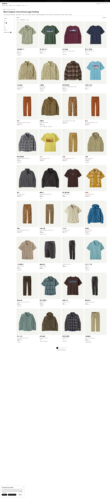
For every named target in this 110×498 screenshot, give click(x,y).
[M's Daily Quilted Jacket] (22, 85)
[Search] (99, 3)
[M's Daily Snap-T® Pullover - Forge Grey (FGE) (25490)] (27, 178)
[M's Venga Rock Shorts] (45, 264)
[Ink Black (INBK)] (43, 49)
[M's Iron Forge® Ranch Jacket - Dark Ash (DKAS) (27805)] (50, 106)
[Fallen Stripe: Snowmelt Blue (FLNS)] (85, 264)
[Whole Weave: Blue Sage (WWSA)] (18, 264)
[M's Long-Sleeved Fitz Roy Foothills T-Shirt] (68, 49)
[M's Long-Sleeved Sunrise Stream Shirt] (22, 336)
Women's (10, 5)
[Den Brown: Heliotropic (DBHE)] (63, 192)
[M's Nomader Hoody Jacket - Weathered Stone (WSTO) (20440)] (96, 142)
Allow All (4, 494)
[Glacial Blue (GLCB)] (65, 49)
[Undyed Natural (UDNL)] (41, 49)
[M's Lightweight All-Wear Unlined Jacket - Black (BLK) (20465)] (50, 178)
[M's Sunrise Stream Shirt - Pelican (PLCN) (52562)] (73, 214)
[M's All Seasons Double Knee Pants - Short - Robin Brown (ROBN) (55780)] (96, 106)
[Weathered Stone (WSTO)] (64, 49)
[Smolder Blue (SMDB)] (21, 85)
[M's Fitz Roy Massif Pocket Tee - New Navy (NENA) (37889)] (96, 35)
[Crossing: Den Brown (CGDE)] (67, 336)
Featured (3, 5)
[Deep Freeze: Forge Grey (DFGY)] (18, 49)
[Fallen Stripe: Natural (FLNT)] (88, 264)
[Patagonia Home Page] (4, 3)
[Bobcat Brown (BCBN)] (43, 264)
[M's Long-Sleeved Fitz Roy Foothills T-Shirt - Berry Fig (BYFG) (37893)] (73, 35)
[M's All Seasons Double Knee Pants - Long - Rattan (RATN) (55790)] (73, 142)
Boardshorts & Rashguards (40, 14)
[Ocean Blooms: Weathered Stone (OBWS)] (23, 49)
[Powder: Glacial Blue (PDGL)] (68, 336)
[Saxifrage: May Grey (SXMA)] (21, 49)
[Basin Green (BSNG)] (20, 85)
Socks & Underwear (57, 14)
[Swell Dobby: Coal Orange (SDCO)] (43, 300)
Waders (66, 14)
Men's (7, 5)
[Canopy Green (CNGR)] (40, 49)
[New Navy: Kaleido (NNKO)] (65, 192)
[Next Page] (66, 348)
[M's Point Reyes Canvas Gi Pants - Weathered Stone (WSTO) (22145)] (96, 322)
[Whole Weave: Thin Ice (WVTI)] (23, 264)
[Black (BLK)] (41, 85)
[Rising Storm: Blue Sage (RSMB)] (64, 336)
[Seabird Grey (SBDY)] (20, 300)
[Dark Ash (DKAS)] (40, 120)
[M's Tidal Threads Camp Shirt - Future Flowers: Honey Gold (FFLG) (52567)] (96, 178)
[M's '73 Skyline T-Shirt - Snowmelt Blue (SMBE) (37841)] (96, 70)
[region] (12, 491)
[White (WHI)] (44, 49)
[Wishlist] (103, 3)
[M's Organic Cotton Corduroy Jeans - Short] (22, 300)
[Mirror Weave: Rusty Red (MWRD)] (68, 85)
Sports (23, 5)
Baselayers (33, 14)
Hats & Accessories (49, 14)
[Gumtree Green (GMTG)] (21, 336)
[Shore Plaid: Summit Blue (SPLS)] (40, 300)
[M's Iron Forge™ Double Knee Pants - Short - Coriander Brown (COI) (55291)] (27, 214)
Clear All (28, 19)
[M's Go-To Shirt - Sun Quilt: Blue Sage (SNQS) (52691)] (27, 35)
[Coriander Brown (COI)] (43, 120)
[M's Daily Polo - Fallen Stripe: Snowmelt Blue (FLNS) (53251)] (96, 250)
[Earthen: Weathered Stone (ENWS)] (41, 300)
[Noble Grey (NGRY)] (18, 85)
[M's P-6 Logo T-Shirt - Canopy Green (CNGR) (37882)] (50, 35)
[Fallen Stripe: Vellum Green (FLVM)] (89, 264)
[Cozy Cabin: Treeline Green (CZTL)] (67, 85)
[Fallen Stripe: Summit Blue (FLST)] (91, 264)
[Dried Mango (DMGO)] (89, 85)
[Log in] (105, 3)
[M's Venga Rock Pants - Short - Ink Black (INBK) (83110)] (73, 250)
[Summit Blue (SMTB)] (65, 85)
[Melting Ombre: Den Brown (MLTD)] (63, 85)
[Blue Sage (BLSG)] (45, 49)
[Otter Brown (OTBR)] (17, 300)
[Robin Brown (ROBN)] (17, 120)
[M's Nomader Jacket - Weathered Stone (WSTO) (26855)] (50, 70)
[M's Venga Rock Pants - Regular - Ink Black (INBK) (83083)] (96, 285)
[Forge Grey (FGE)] (17, 192)
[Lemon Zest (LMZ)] (40, 156)
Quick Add (27, 46)
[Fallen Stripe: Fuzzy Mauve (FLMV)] (87, 264)
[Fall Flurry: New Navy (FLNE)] (20, 49)
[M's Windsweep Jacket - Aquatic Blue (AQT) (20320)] (96, 214)
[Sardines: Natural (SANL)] (88, 192)
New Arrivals (8, 14)
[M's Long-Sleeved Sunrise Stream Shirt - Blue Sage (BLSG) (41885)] (27, 322)
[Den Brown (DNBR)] (63, 300)
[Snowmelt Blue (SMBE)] (85, 85)
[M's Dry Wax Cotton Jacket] (45, 336)
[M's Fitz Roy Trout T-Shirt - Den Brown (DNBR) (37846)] (73, 285)
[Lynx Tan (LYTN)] (87, 49)
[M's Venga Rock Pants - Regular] (90, 300)
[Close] (23, 487)
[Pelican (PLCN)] (18, 192)
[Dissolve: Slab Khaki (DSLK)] (65, 336)
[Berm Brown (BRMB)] (20, 156)
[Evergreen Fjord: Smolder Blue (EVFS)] (17, 156)
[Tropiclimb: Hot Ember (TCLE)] (87, 192)
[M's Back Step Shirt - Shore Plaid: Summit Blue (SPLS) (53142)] (50, 285)
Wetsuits (62, 14)
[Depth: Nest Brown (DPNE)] (18, 156)
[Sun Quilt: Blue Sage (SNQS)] (17, 49)
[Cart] (107, 3)
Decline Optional (12, 494)
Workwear (70, 14)
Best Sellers (13, 14)
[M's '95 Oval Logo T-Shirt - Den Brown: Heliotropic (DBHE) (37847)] (73, 178)
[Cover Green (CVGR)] (67, 192)
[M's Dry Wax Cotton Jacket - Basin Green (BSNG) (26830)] (50, 322)
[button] (9, 18)
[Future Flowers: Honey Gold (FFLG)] (85, 192)
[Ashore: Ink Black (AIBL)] (23, 156)
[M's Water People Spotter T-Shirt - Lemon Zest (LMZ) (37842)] (50, 142)
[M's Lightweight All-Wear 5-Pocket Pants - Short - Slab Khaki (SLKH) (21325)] (50, 214)
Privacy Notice (21, 491)
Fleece (23, 14)
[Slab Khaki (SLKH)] (40, 228)
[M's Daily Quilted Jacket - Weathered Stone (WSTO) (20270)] (27, 70)
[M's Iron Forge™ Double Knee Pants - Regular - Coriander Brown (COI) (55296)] (73, 106)
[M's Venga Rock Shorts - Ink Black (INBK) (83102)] (50, 250)
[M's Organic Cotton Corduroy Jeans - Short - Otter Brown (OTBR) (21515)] (27, 285)
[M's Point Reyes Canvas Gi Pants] (90, 336)
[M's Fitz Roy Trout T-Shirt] (68, 300)
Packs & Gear (18, 5)
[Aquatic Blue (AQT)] (85, 228)
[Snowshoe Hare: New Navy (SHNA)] (44, 300)
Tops (26, 14)
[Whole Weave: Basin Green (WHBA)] (21, 264)
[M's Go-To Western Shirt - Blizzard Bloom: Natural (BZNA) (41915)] (27, 250)
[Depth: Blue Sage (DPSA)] (64, 85)
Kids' (14, 5)
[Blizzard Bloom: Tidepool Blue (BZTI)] (20, 264)
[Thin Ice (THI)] (64, 228)
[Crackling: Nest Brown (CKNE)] (45, 300)
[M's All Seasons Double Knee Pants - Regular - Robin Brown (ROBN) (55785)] (27, 106)
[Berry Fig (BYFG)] (63, 49)
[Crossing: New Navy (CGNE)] (63, 336)
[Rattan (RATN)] (18, 120)
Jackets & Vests (18, 14)
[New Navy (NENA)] (85, 49)
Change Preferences (20, 494)
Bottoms (29, 14)
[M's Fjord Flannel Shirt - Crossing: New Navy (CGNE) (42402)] (73, 322)
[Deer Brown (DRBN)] (44, 336)
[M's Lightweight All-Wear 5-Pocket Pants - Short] (45, 228)
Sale (26, 5)
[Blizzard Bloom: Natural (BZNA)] (17, 264)
